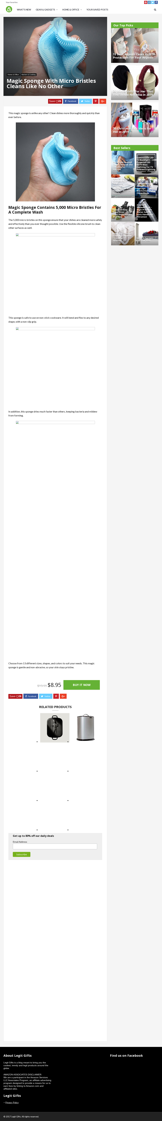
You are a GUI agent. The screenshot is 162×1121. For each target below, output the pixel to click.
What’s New (24, 9)
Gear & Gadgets (45, 9)
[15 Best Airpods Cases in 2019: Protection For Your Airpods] (135, 29)
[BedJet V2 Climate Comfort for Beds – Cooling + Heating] (123, 223)
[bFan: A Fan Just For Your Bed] (146, 223)
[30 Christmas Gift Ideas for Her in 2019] (135, 103)
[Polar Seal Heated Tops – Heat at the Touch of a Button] (123, 152)
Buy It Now (81, 685)
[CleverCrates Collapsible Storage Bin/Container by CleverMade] (146, 175)
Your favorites (12, 2)
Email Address (20, 842)
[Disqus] (55, 905)
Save (55, 101)
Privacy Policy (12, 1102)
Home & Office (70, 9)
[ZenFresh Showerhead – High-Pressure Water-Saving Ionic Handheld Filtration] (146, 199)
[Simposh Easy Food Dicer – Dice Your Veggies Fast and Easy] (123, 199)
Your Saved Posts (97, 9)
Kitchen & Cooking (29, 75)
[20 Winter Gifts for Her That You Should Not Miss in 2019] (135, 66)
